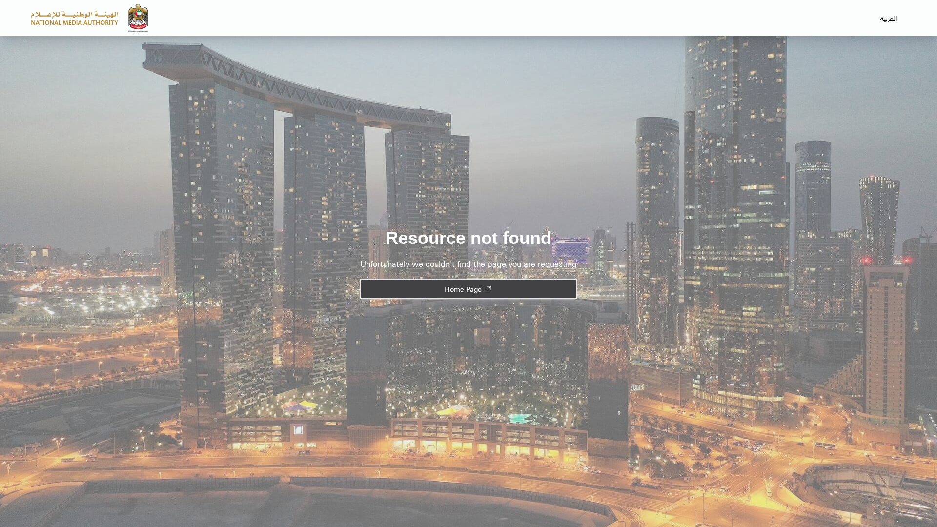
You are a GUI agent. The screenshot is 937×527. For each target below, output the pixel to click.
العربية (888, 18)
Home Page (463, 289)
